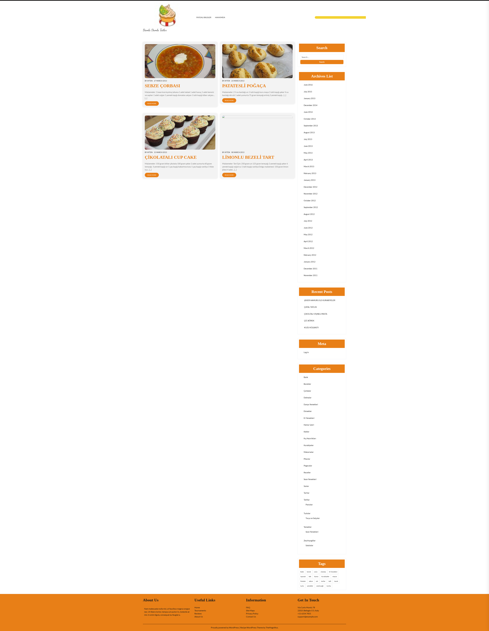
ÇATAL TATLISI (310, 307)
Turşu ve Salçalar (313, 518)
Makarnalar (309, 452)
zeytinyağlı (319, 586)
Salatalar (309, 545)
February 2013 (310, 173)
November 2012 (310, 193)
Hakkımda (220, 17)
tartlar (323, 581)
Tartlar (306, 493)
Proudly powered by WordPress (225, 627)
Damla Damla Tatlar (155, 30)
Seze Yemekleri (310, 479)
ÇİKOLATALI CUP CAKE (171, 157)
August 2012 (309, 214)
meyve (334, 576)
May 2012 (308, 234)
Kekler (306, 432)
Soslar (306, 486)
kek (310, 576)
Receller (307, 472)
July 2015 (308, 91)
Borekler (307, 384)
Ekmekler (308, 411)
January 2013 (309, 180)
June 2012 (308, 228)
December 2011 (310, 268)
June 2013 (308, 146)
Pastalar (309, 504)
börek (309, 572)
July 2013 (308, 139)
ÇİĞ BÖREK (309, 320)
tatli (330, 581)
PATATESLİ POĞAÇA (244, 85)
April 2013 (308, 160)
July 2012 (308, 221)
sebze (311, 581)
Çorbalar (307, 391)
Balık (306, 377)
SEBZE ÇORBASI (162, 85)
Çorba (329, 586)
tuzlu (302, 586)
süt (317, 581)
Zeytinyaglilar (310, 540)
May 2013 (308, 153)
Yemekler (308, 527)
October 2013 (310, 119)
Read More (151, 103)
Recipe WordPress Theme (251, 627)
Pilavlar (307, 459)
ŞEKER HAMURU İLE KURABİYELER (319, 300)
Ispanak (303, 576)
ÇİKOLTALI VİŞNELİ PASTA (315, 314)
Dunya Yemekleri (311, 404)
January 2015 (309, 98)
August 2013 (309, 132)
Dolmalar (307, 397)
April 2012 (308, 241)
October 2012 (310, 200)
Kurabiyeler (309, 445)
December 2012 (310, 187)
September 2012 (311, 207)
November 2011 (310, 275)
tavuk (336, 581)
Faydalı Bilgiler (203, 17)
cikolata (323, 572)
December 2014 (310, 105)
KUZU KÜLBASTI (311, 327)
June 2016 (308, 85)
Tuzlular (307, 513)
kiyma (316, 576)
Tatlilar (307, 500)
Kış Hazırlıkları (310, 438)
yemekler (310, 586)
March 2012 (309, 248)
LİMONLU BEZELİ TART (248, 157)
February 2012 (310, 255)
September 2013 (311, 125)
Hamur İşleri (309, 425)
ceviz (315, 572)
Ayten (150, 81)
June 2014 (308, 112)
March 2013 (309, 166)
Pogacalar (308, 465)
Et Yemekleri (309, 418)
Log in (306, 352)
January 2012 (309, 262)
